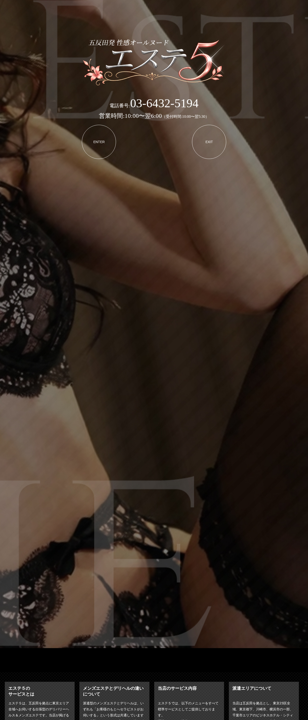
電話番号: (154, 105)
